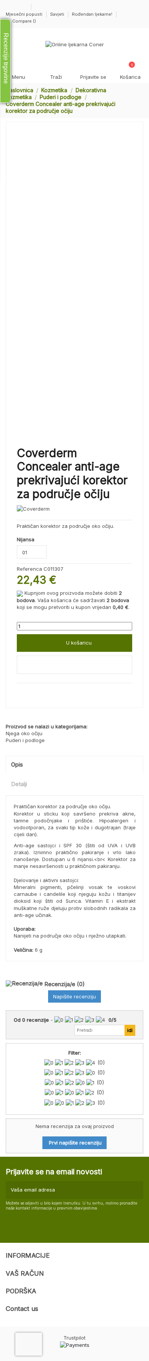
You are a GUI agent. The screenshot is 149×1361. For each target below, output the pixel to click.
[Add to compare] (74, 665)
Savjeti (57, 14)
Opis (17, 764)
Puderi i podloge (25, 740)
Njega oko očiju (24, 733)
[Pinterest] (37, 692)
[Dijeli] (20, 692)
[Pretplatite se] (136, 1190)
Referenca (29, 569)
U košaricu (79, 643)
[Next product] (140, 100)
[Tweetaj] (29, 692)
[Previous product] (133, 100)
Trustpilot (74, 1338)
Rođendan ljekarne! (92, 14)
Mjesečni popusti (25, 14)
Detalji (19, 784)
